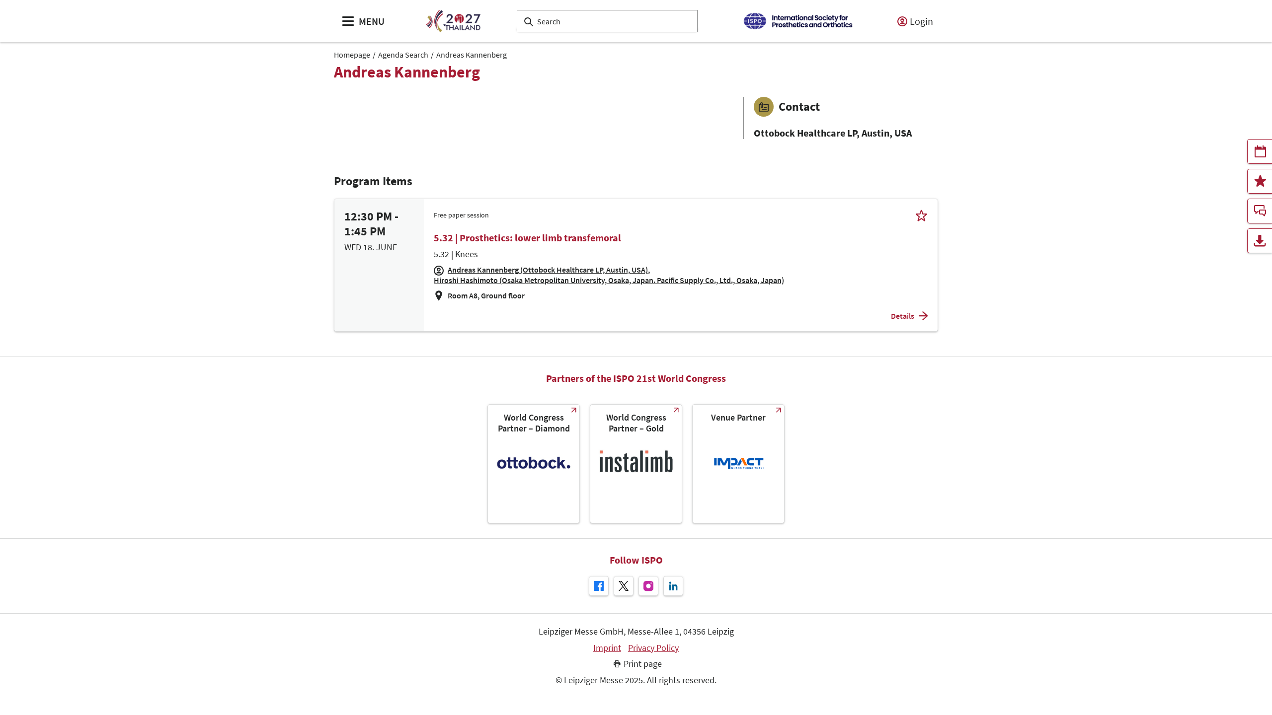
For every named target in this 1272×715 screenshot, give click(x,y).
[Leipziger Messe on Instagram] (648, 586)
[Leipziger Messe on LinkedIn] (673, 586)
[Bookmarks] (1259, 181)
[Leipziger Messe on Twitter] (624, 586)
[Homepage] (453, 21)
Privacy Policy (653, 648)
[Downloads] (1259, 240)
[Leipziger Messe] (797, 21)
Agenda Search (403, 55)
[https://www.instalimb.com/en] (636, 464)
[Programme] (1259, 151)
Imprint (607, 648)
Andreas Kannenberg (471, 55)
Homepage (352, 55)
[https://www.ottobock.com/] (533, 464)
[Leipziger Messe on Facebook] (599, 586)
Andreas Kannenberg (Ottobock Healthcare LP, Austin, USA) (548, 270)
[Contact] (1259, 211)
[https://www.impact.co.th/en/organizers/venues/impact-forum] (738, 464)
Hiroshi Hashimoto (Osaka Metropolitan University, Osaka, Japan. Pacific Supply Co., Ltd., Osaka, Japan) (609, 280)
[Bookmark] (921, 215)
